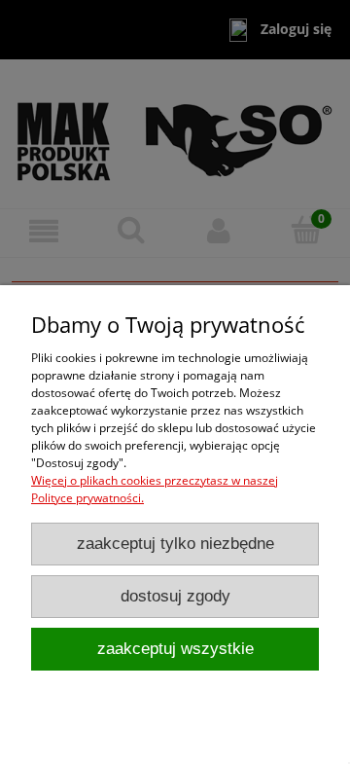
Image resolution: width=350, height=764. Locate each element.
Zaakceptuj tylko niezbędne (175, 543)
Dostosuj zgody (175, 596)
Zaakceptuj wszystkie (175, 648)
